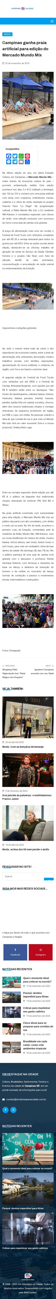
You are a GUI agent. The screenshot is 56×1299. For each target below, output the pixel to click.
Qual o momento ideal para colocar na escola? (37, 980)
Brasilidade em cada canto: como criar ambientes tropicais (35, 1045)
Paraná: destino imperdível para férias (36, 995)
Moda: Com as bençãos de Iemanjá (23, 746)
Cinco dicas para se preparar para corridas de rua (38, 1026)
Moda (7, 34)
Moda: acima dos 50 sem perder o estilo (25, 849)
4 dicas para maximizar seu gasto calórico (36, 1010)
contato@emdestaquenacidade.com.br (26, 1099)
